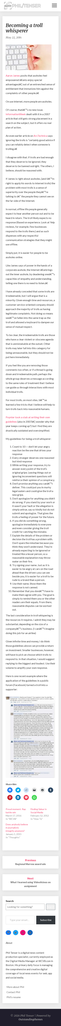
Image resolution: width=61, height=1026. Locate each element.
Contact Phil (13, 992)
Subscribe (45, 919)
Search (10, 901)
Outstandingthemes (31, 1019)
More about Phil (15, 986)
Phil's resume (14, 997)
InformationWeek (16, 114)
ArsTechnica (40, 135)
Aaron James (13, 75)
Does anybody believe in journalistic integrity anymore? (17, 827)
